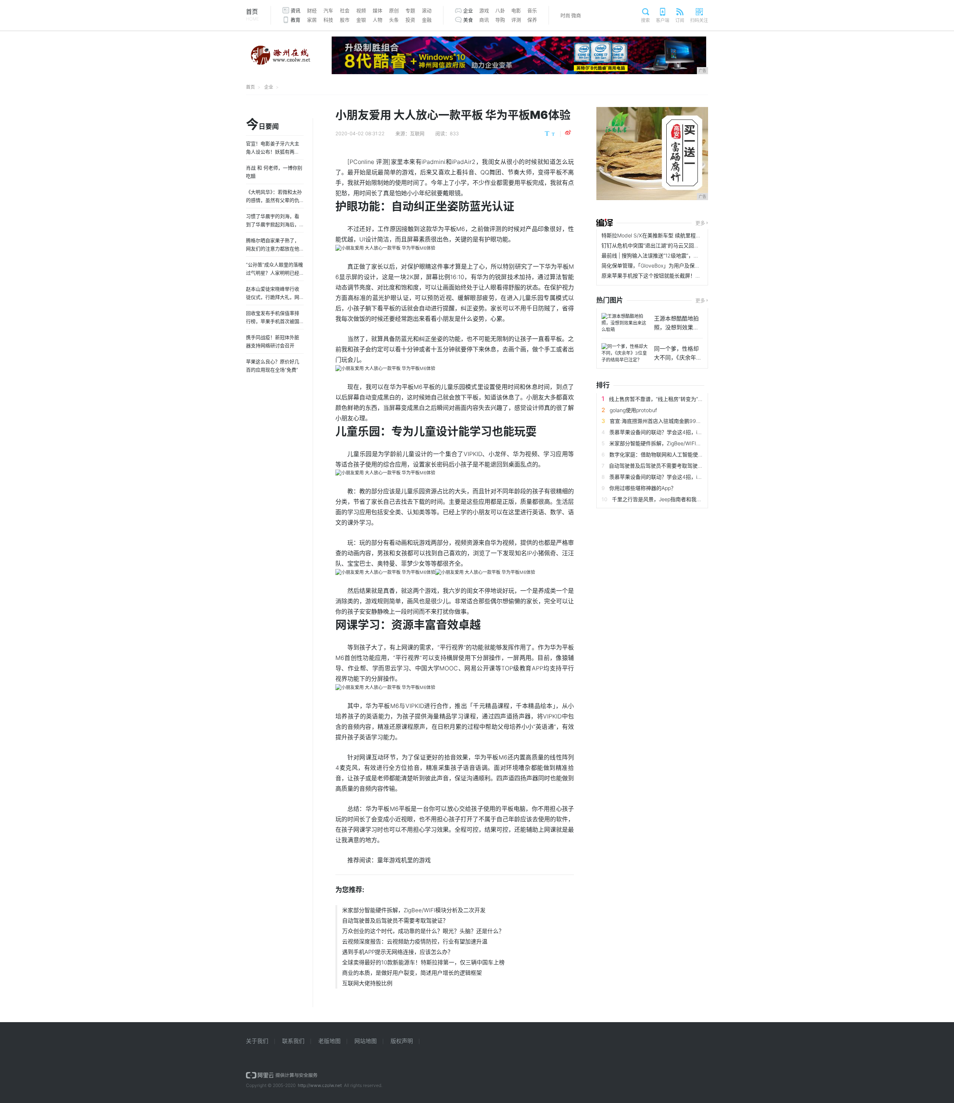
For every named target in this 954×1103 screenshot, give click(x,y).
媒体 (377, 10)
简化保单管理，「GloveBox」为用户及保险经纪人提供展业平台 (674, 265)
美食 (468, 20)
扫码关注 (699, 20)
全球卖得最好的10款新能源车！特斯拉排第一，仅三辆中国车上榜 (423, 962)
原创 (394, 10)
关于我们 (257, 1040)
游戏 (484, 10)
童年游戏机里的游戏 (404, 860)
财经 (312, 10)
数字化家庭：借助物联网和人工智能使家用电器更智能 (672, 454)
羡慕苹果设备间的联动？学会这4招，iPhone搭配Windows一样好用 (687, 432)
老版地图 (329, 1040)
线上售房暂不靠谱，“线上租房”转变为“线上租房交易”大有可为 (680, 399)
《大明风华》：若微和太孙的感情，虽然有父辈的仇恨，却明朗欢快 (274, 200)
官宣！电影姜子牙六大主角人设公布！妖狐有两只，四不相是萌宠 (272, 151)
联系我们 (293, 1040)
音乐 (532, 10)
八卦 (500, 10)
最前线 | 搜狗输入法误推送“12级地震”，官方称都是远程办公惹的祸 (678, 255)
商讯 (484, 20)
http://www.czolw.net (320, 1085)
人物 (377, 20)
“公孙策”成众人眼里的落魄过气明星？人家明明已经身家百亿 (274, 273)
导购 (500, 20)
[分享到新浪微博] (568, 132)
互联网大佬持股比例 (367, 983)
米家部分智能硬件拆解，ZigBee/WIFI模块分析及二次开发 (414, 910)
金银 (361, 20)
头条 (394, 20)
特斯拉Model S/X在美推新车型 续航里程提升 (653, 235)
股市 (345, 20)
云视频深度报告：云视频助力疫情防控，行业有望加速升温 (414, 941)
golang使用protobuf (633, 410)
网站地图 (365, 1040)
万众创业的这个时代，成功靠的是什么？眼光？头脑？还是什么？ (423, 931)
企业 (468, 10)
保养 (532, 20)
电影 (516, 10)
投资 (410, 20)
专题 (410, 10)
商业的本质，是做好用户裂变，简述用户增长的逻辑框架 (412, 972)
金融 (427, 20)
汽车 (328, 10)
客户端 (662, 20)
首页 (252, 15)
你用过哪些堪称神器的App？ (642, 488)
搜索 (645, 20)
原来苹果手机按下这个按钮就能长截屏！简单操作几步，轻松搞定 (677, 275)
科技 (328, 20)
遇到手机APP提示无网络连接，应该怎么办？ (397, 951)
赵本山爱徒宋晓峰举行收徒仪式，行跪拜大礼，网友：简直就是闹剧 (272, 297)
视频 (361, 10)
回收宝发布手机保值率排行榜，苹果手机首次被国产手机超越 (272, 321)
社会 (345, 10)
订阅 (679, 20)
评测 (516, 20)
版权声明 (402, 1040)
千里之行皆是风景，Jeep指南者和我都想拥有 (664, 499)
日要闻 (262, 125)
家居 (312, 20)
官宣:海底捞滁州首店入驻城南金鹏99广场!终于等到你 (672, 421)
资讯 (295, 10)
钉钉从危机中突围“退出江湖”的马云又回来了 (652, 245)
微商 (576, 15)
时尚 (565, 15)
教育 (295, 20)
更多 (700, 223)
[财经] (604, 223)
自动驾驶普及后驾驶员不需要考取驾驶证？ (395, 920)
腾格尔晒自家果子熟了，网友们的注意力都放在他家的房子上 (272, 248)
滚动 (427, 10)
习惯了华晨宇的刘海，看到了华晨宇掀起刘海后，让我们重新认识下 (272, 224)
